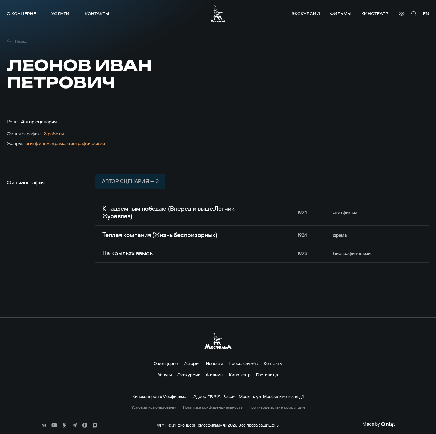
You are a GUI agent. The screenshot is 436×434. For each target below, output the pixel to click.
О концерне (21, 13)
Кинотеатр (374, 13)
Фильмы (340, 13)
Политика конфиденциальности (213, 407)
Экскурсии (305, 13)
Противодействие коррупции (277, 407)
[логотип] (218, 13)
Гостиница (267, 374)
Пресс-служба (243, 363)
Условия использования (154, 407)
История (192, 363)
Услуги (60, 13)
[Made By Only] (378, 424)
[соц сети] (44, 425)
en (426, 13)
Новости (214, 363)
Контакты (97, 13)
